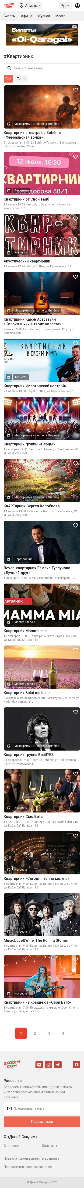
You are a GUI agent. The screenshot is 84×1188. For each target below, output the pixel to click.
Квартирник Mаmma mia (25, 631)
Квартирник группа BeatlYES (29, 754)
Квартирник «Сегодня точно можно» (37, 878)
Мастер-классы (24, 622)
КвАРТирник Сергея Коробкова (32, 506)
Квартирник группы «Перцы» (29, 444)
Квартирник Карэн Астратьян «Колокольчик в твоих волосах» (33, 321)
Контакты (49, 1146)
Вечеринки (21, 190)
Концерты (21, 252)
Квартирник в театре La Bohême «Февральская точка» (32, 135)
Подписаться (42, 1122)
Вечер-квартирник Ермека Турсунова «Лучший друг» (37, 570)
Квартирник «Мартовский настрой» (35, 386)
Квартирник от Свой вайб (26, 199)
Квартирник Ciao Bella (23, 816)
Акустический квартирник (27, 261)
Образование (23, 559)
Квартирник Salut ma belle (26, 693)
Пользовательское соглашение (28, 1167)
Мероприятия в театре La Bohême (36, 123)
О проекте (11, 1146)
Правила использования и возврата (31, 1158)
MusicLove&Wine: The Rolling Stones (36, 940)
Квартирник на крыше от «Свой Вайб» (38, 1002)
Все (8, 79)
